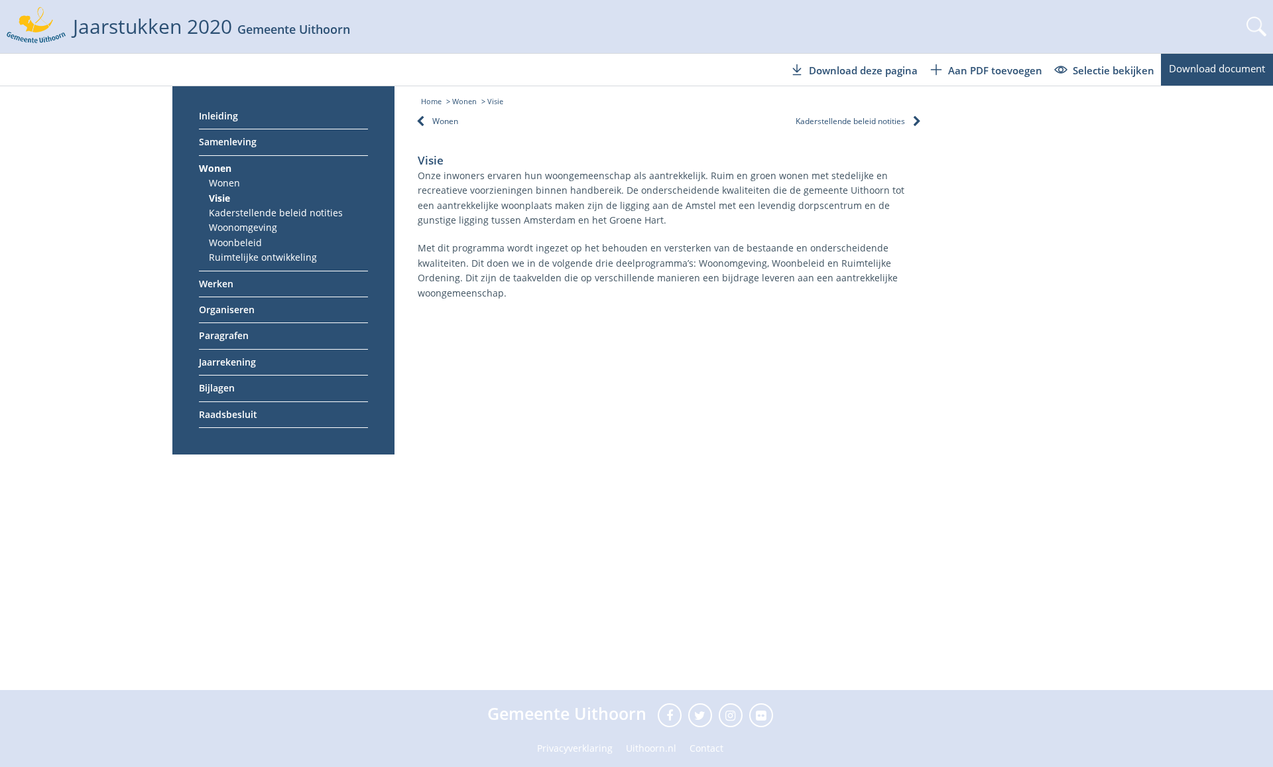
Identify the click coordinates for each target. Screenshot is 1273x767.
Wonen (215, 168)
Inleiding (218, 115)
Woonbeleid (235, 242)
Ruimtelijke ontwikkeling (263, 257)
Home (431, 101)
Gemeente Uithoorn (569, 713)
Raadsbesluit (228, 414)
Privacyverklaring (575, 748)
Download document (1217, 68)
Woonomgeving (243, 227)
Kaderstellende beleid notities (276, 212)
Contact (706, 748)
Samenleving (228, 141)
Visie (219, 198)
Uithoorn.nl (651, 748)
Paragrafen (224, 335)
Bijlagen (217, 388)
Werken (216, 283)
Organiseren (227, 309)
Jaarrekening (227, 362)
